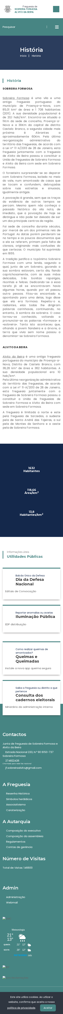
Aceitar (48, 1008)
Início (23, 56)
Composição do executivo (23, 830)
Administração (15, 897)
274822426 (12, 760)
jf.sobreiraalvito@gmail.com (23, 768)
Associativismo (16, 804)
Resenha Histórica (18, 793)
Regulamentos (15, 841)
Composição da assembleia (24, 836)
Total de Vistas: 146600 (18, 867)
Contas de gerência (19, 847)
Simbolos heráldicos (19, 799)
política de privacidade (21, 1008)
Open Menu (56, 26)
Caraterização (15, 810)
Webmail (12, 902)
